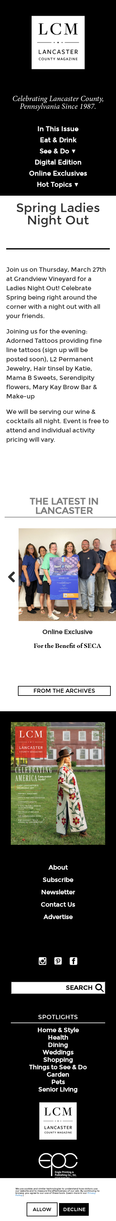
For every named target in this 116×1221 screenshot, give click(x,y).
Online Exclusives (58, 173)
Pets (58, 1082)
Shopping (58, 1059)
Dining (58, 1045)
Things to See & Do (58, 1067)
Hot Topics (54, 185)
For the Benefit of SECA (67, 645)
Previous (14, 576)
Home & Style (58, 1030)
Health (58, 1037)
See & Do (54, 151)
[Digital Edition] (58, 843)
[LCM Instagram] (42, 963)
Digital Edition (58, 162)
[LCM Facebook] (73, 963)
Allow (42, 1209)
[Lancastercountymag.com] (58, 1138)
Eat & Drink (58, 140)
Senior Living (58, 1089)
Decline (74, 1209)
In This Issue (58, 129)
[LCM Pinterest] (58, 963)
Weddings (58, 1052)
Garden (58, 1074)
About (58, 867)
